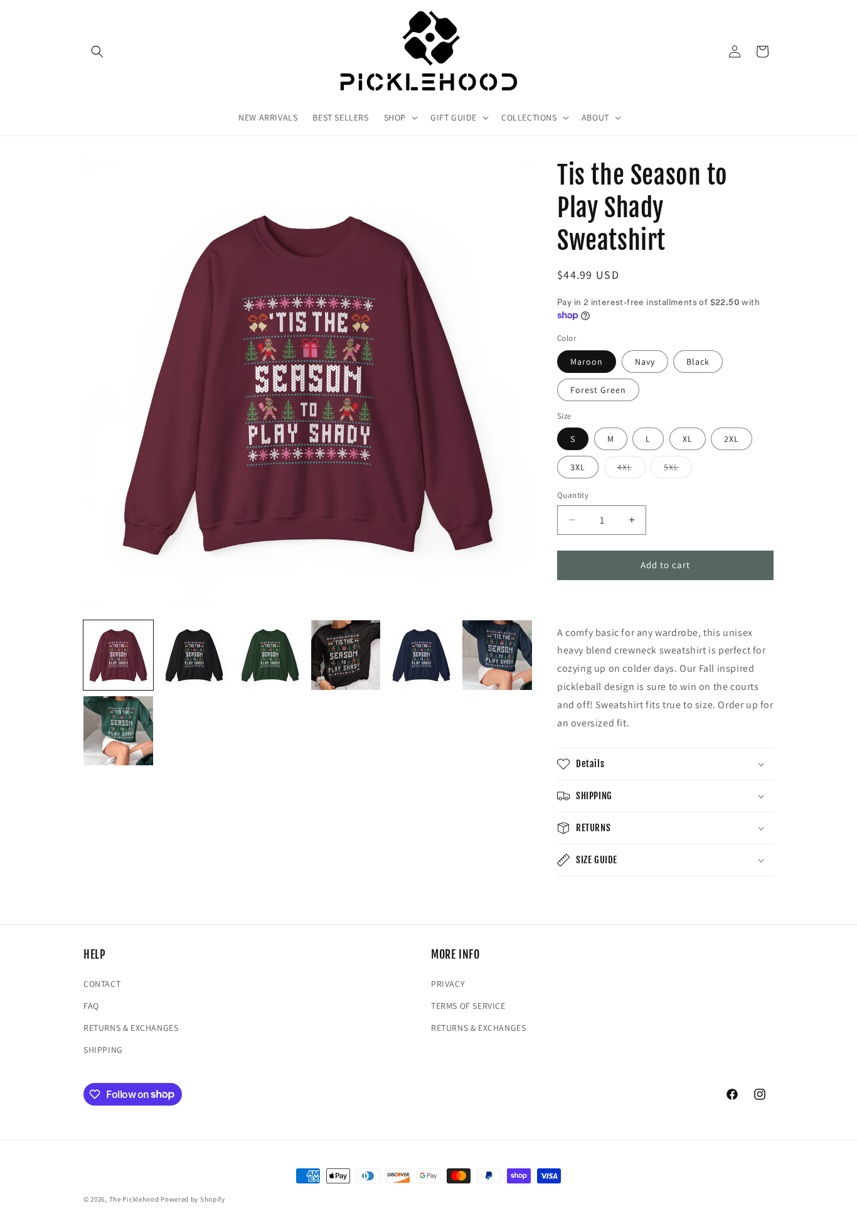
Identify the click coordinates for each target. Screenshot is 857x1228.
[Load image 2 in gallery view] (194, 655)
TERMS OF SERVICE (468, 1005)
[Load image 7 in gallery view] (118, 731)
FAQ (91, 1005)
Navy (645, 361)
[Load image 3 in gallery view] (270, 655)
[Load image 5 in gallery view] (421, 655)
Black (698, 361)
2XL (731, 438)
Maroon (586, 361)
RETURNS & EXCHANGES (130, 1027)
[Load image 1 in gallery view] (118, 655)
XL (688, 438)
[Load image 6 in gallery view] (497, 655)
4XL (631, 469)
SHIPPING (103, 1049)
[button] (97, 51)
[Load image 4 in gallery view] (346, 655)
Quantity (572, 495)
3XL (577, 467)
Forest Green (598, 390)
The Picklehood (134, 1199)
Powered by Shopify (193, 1199)
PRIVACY (448, 983)
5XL (678, 469)
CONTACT (101, 983)
